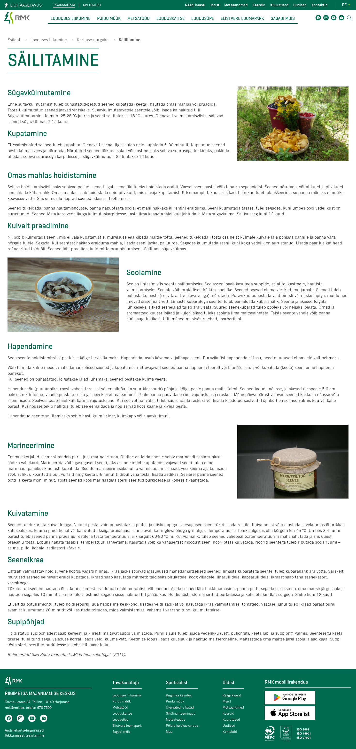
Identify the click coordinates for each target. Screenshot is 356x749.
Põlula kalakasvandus (182, 725)
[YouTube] (334, 18)
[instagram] (20, 719)
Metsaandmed (236, 5)
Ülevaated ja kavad (180, 707)
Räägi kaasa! (195, 5)
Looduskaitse (170, 18)
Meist (214, 5)
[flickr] (43, 719)
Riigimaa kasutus (179, 695)
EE (344, 4)
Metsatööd (138, 18)
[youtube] (32, 719)
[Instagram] (326, 18)
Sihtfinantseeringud (180, 713)
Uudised (300, 5)
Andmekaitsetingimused (24, 730)
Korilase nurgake (92, 39)
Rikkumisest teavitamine (24, 735)
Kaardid (259, 5)
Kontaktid (319, 5)
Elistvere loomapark (242, 18)
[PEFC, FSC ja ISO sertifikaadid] (308, 733)
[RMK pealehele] (17, 24)
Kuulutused (279, 5)
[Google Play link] (308, 698)
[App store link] (308, 713)
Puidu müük (109, 18)
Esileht (14, 39)
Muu (169, 731)
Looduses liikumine (70, 18)
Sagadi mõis (283, 18)
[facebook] (9, 719)
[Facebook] (318, 18)
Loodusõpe (202, 18)
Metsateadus (175, 719)
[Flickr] (341, 18)
